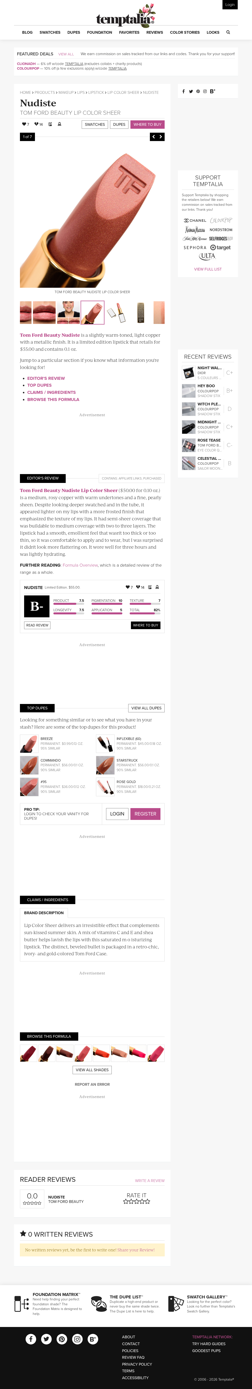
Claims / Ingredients (51, 392)
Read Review (37, 625)
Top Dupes (39, 385)
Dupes (119, 124)
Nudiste (38, 102)
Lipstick (96, 92)
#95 (44, 782)
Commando (51, 760)
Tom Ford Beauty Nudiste (50, 335)
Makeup (66, 92)
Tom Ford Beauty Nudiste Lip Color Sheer (69, 490)
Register (145, 814)
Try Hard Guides (208, 1343)
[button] (27, 33)
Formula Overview (80, 565)
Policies (130, 1350)
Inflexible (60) (129, 739)
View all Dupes (146, 708)
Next (161, 137)
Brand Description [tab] (44, 912)
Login (230, 4)
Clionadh (26, 64)
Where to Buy (147, 124)
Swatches (95, 124)
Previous (153, 137)
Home (25, 92)
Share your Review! (136, 1250)
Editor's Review (46, 378)
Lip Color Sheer (123, 92)
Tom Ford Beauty (46, 112)
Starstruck (127, 760)
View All (66, 54)
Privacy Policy (137, 1364)
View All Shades (92, 1070)
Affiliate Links (130, 478)
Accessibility (135, 1377)
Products (45, 92)
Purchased (152, 478)
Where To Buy (145, 625)
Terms (128, 1371)
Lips (81, 92)
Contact (131, 1343)
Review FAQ (133, 1357)
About (128, 1337)
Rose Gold (126, 782)
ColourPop (28, 68)
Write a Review (150, 1180)
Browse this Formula (53, 399)
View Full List (208, 269)
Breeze (47, 739)
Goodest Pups (206, 1350)
